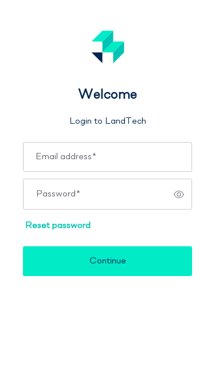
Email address (66, 157)
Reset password (58, 225)
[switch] (178, 194)
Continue (107, 261)
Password (58, 194)
